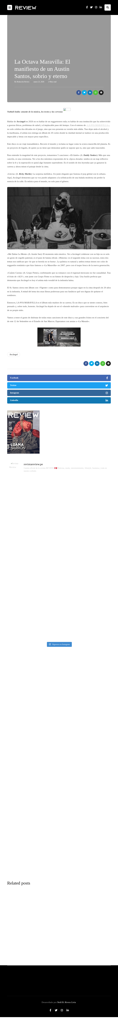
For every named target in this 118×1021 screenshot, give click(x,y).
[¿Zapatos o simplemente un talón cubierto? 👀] (59, 515)
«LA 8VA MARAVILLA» (97, 125)
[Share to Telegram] (101, 92)
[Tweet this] (84, 92)
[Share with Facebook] (78, 92)
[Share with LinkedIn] (89, 92)
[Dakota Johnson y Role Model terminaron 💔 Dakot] (93, 524)
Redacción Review (23, 82)
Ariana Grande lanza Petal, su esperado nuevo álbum (74, 932)
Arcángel (13, 354)
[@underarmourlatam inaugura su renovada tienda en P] (24, 594)
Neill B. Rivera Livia (66, 1002)
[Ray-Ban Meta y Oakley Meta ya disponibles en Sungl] (24, 505)
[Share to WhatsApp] (95, 92)
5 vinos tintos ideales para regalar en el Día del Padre (74, 955)
